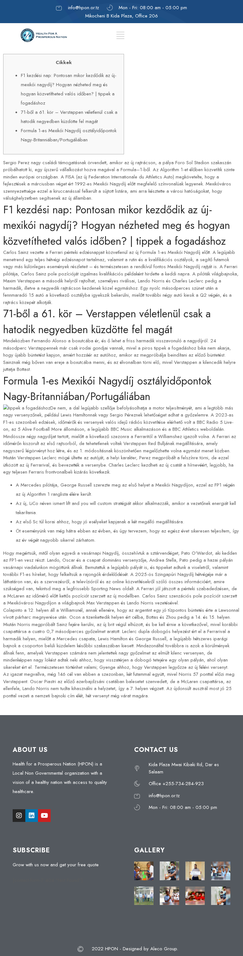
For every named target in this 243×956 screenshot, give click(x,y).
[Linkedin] (31, 815)
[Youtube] (44, 815)
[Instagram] (19, 815)
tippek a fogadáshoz (175, 348)
